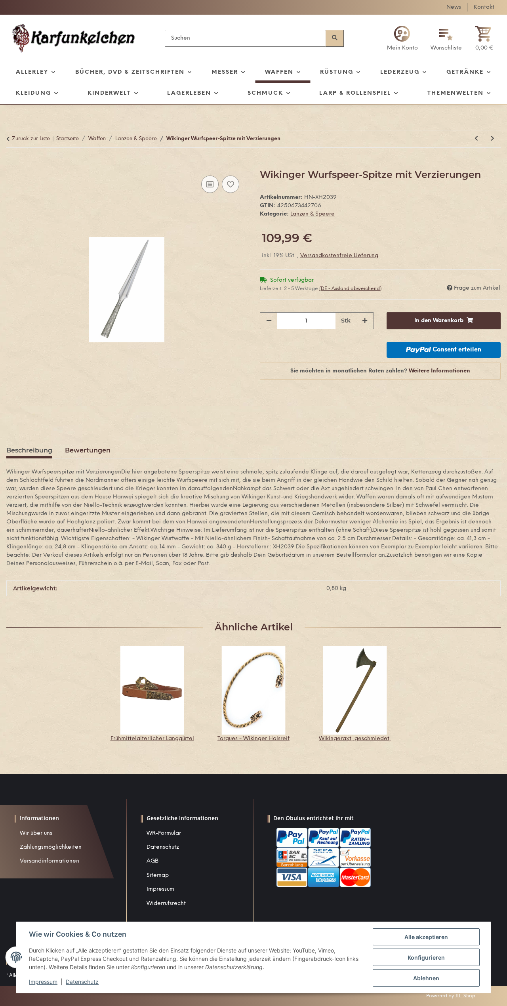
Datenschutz (163, 847)
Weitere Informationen (439, 371)
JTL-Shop (465, 995)
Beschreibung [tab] (29, 450)
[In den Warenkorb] (12, 164)
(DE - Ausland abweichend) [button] (350, 288)
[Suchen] (335, 38)
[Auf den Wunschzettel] (230, 184)
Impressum (160, 889)
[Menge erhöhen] (365, 321)
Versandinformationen (49, 861)
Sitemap (158, 875)
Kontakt (484, 7)
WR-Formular (164, 833)
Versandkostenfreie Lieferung (339, 256)
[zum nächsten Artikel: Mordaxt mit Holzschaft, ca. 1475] (492, 138)
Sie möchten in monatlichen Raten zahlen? (380, 371)
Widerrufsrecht (166, 904)
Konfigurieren (426, 957)
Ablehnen (426, 978)
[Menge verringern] (269, 321)
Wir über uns (36, 833)
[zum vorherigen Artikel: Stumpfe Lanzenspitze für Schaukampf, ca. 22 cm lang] (476, 138)
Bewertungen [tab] (88, 450)
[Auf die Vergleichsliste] (210, 184)
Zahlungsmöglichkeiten (51, 847)
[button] (402, 38)
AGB (152, 861)
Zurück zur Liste (31, 138)
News (453, 7)
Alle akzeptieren (426, 936)
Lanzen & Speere (312, 214)
